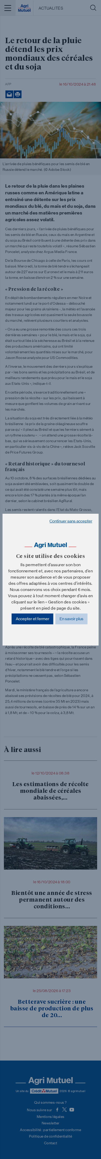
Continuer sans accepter (70, 521)
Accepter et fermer (32, 618)
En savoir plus (71, 618)
